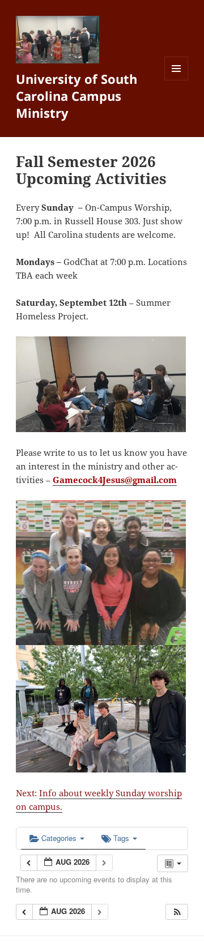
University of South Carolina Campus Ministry (76, 95)
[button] (177, 912)
